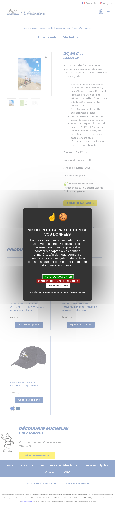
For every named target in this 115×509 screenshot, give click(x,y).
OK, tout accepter (59, 277)
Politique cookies (77, 292)
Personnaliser (58, 285)
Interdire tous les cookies (59, 281)
